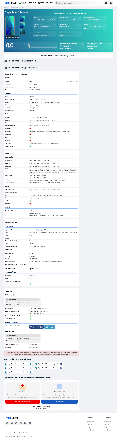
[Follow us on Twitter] (12, 423)
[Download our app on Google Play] (25, 423)
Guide (88, 427)
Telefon (33, 3)
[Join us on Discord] (29, 423)
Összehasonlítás (46, 3)
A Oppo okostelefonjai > (72, 81)
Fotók (72, 56)
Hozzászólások (61, 56)
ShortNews (90, 430)
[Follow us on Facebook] (7, 423)
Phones (89, 424)
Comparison (91, 421)
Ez (32, 354)
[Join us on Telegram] (16, 423)
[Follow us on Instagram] (20, 423)
